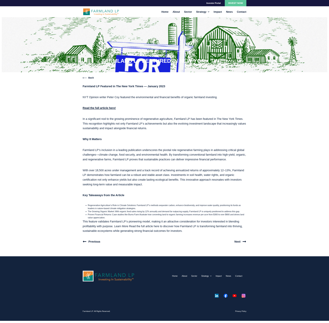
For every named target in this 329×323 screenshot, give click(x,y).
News (229, 11)
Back (91, 77)
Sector (188, 11)
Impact (218, 11)
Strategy (201, 11)
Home (164, 11)
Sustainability (186, 51)
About (176, 11)
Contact (241, 11)
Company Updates (145, 51)
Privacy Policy (240, 311)
